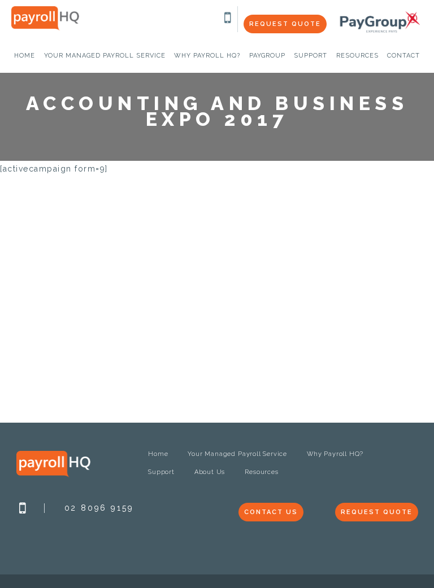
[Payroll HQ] (45, 28)
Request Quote (285, 24)
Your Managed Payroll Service (237, 454)
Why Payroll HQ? (335, 454)
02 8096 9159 (99, 507)
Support (161, 472)
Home (158, 454)
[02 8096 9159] (228, 20)
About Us (209, 472)
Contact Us (271, 512)
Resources (261, 472)
